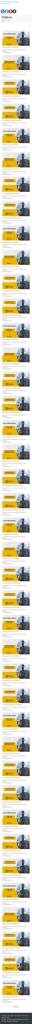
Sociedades (10, 1015)
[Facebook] (3, 11)
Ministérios (18, 1015)
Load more (16, 1006)
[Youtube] (10, 11)
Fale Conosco (6, 1017)
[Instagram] (14, 11)
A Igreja (4, 1015)
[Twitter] (7, 11)
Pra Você (25, 1015)
